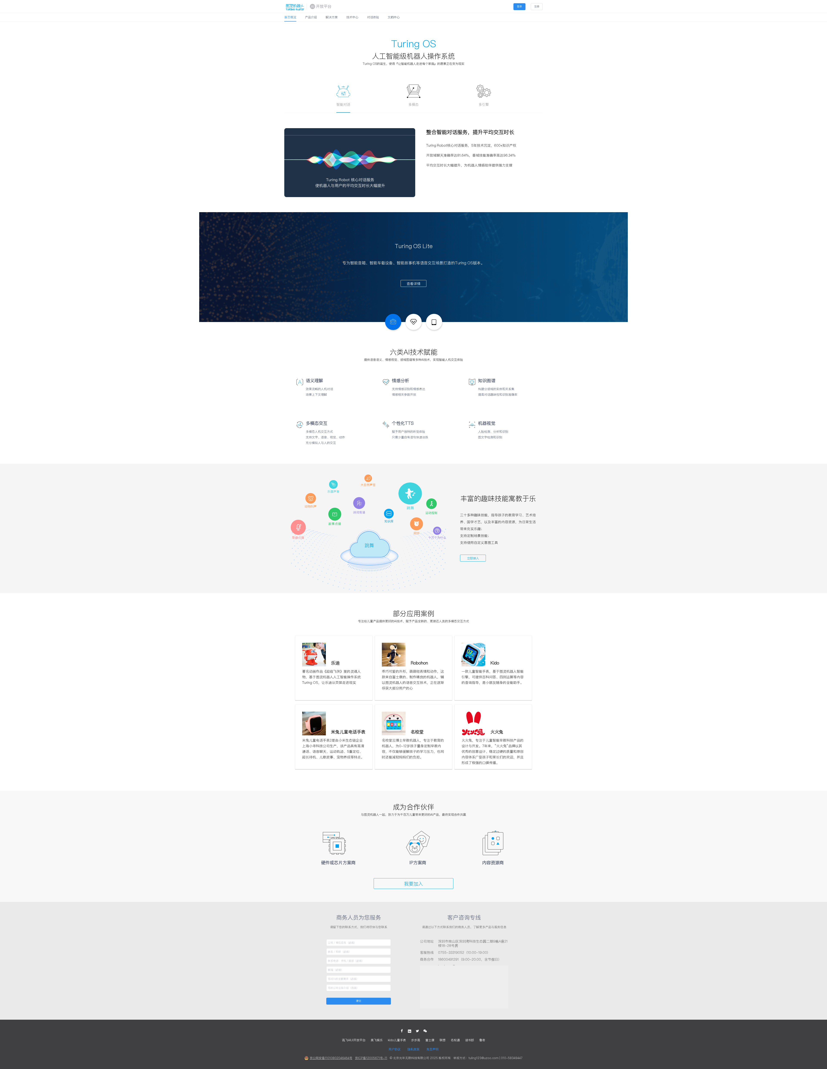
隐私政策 (413, 1049)
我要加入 (413, 884)
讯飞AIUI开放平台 (353, 1040)
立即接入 (473, 558)
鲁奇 (482, 1040)
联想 (443, 1040)
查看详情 (413, 283)
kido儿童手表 (397, 1040)
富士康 (429, 1040)
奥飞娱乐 (377, 1040)
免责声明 (432, 1049)
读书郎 (469, 1040)
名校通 (455, 1040)
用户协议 (395, 1049)
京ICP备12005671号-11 (371, 1058)
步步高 (415, 1040)
